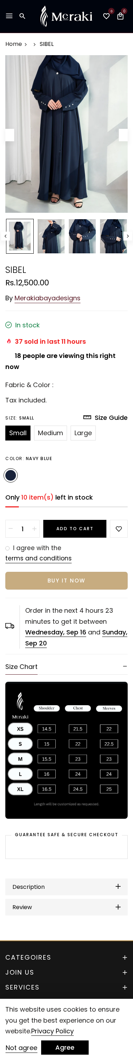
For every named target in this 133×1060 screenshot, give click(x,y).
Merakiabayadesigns (48, 298)
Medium (50, 432)
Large (83, 432)
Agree (64, 1047)
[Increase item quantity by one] (34, 528)
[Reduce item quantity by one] (11, 528)
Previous (5, 236)
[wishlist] (106, 16)
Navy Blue (10, 475)
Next (127, 236)
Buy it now (66, 580)
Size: (19, 418)
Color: (28, 458)
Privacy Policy (52, 1031)
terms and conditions (38, 558)
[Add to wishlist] (119, 529)
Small (18, 432)
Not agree (21, 1047)
